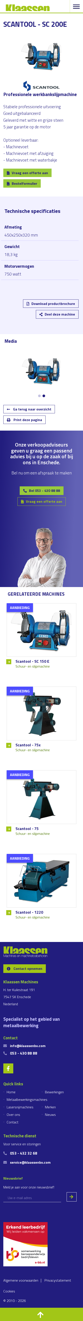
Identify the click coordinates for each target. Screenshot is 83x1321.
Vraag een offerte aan (30, 172)
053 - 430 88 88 (23, 1053)
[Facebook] (38, 306)
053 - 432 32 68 (23, 1153)
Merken (50, 1107)
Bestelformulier (24, 183)
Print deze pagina (27, 419)
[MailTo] (51, 306)
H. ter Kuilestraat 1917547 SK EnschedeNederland (19, 997)
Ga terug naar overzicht (31, 409)
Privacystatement (57, 1280)
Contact (12, 1122)
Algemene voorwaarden (20, 1280)
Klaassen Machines (28, 7)
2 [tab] (43, 396)
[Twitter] (25, 306)
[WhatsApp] (64, 306)
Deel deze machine (60, 314)
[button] (41, 1314)
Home (11, 1092)
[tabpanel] (41, 370)
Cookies (9, 1291)
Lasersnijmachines (20, 1107)
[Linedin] (12, 306)
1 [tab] (39, 396)
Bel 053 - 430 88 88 (44, 490)
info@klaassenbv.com (28, 1045)
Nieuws (50, 1114)
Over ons (13, 1114)
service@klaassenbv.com (30, 1162)
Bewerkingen (54, 1092)
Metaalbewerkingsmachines (27, 1099)
